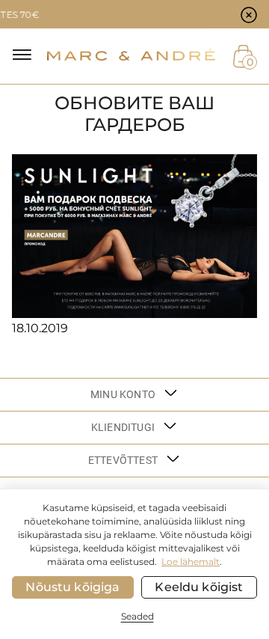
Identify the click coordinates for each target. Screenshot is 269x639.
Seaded (137, 616)
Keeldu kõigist (199, 587)
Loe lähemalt (190, 561)
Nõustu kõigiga (72, 587)
